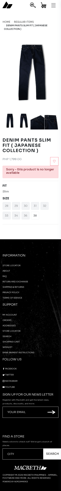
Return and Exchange (15, 281)
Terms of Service (12, 298)
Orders (7, 320)
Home (6, 21)
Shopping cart (11, 341)
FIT (5, 186)
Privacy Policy (11, 292)
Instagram (11, 381)
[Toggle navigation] (53, 5)
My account (10, 315)
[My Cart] (44, 5)
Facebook (11, 368)
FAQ (5, 276)
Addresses (9, 325)
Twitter (9, 374)
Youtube (10, 387)
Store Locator (12, 265)
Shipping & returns (13, 287)
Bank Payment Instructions (18, 352)
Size (6, 198)
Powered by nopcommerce (15, 482)
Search (7, 336)
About (6, 271)
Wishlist (7, 347)
